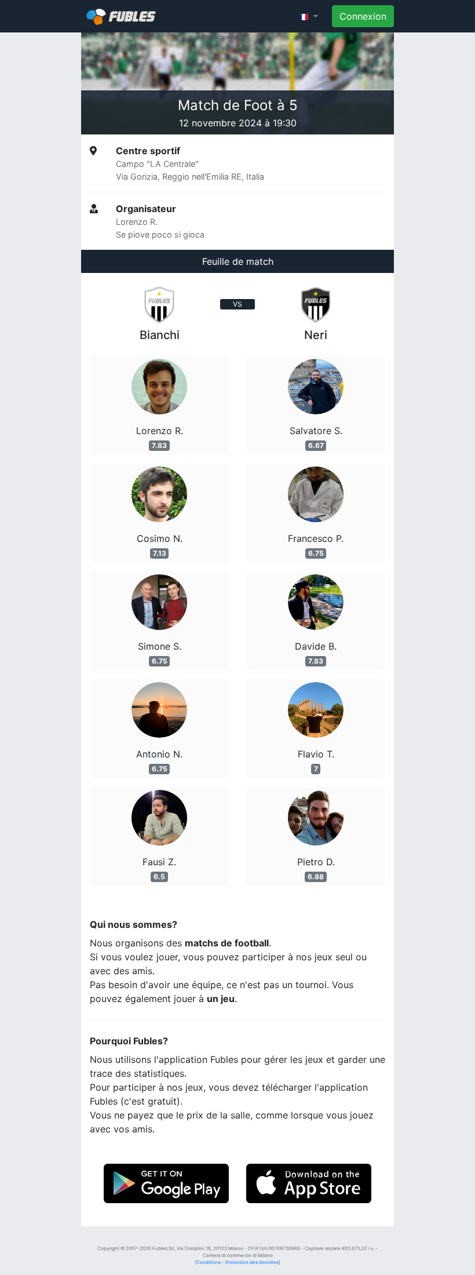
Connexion (362, 16)
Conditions (208, 1262)
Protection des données (252, 1262)
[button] (308, 16)
